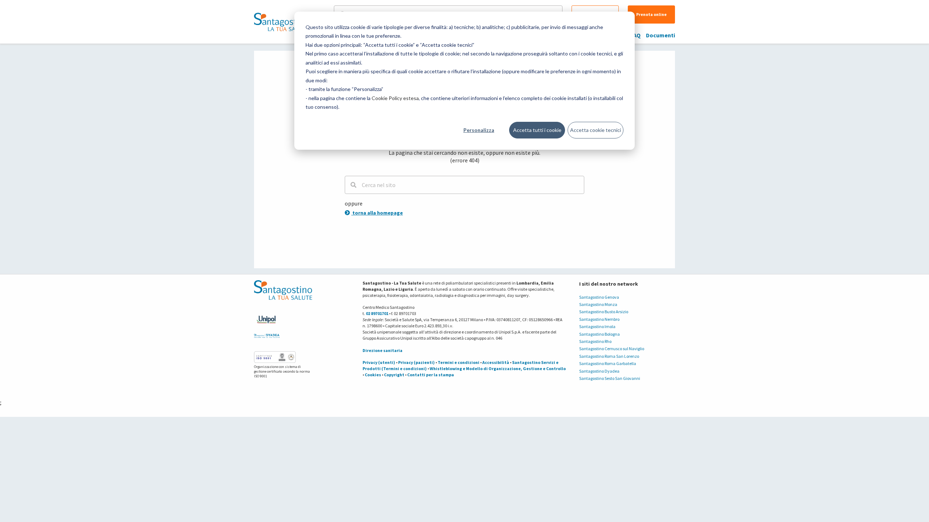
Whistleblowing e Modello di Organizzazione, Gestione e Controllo (498, 368)
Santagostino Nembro (599, 319)
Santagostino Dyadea (599, 371)
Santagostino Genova (599, 297)
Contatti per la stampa (430, 374)
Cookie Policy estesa (395, 98)
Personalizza (478, 130)
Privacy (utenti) (379, 362)
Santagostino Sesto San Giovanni (609, 378)
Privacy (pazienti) (416, 362)
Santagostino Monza (598, 304)
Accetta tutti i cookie (537, 130)
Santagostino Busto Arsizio (603, 311)
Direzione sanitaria (382, 350)
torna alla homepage (377, 213)
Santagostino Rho (595, 341)
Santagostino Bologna (599, 334)
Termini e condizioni (458, 362)
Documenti (660, 35)
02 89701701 (377, 313)
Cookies (373, 374)
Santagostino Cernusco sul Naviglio (611, 348)
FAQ (636, 35)
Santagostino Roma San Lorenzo (609, 356)
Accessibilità (495, 362)
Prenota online (651, 14)
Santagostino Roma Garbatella (607, 363)
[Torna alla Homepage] (281, 21)
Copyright (394, 374)
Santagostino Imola (597, 326)
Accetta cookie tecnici (595, 130)
